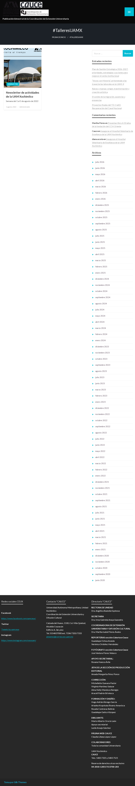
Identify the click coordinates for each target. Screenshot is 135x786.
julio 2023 (99, 377)
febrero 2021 (101, 543)
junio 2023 (100, 383)
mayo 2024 (100, 316)
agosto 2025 (101, 229)
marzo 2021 (100, 537)
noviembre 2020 (102, 562)
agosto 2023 (101, 371)
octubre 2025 (101, 217)
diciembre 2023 (102, 346)
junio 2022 (100, 445)
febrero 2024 (101, 334)
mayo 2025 (100, 248)
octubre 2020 (101, 568)
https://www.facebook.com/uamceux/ (18, 618)
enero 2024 (100, 340)
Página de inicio (59, 37)
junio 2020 (100, 580)
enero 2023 (100, 402)
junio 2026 (100, 168)
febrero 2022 (101, 469)
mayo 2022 (100, 451)
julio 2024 (99, 309)
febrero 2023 (101, 395)
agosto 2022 (101, 432)
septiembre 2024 (102, 297)
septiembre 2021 (102, 500)
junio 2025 (100, 242)
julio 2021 (99, 512)
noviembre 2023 (102, 352)
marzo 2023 (100, 389)
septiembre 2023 (102, 365)
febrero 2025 (101, 266)
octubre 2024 (101, 291)
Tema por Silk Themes (15, 782)
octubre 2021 (101, 494)
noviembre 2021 (102, 488)
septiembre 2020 (102, 574)
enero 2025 (100, 273)
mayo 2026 (100, 174)
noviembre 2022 (102, 414)
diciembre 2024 (102, 279)
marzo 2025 (100, 260)
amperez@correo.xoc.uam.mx (59, 636)
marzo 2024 (100, 328)
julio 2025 (99, 236)
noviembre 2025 (102, 211)
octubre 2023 (101, 359)
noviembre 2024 (102, 285)
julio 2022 (99, 439)
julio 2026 (99, 162)
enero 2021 (100, 549)
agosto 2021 (101, 506)
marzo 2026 (100, 186)
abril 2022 (99, 457)
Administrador (25, 107)
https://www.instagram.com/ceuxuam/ (18, 640)
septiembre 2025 (102, 223)
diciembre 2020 (102, 555)
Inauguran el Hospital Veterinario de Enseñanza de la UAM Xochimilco (109, 142)
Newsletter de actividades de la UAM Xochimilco (22, 94)
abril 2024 (99, 322)
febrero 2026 (101, 193)
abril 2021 (99, 531)
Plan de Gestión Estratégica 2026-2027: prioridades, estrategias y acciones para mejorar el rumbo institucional (110, 72)
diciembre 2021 (102, 482)
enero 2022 (100, 475)
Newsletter (13, 84)
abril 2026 (99, 180)
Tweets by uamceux (10, 629)
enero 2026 (100, 199)
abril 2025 (99, 254)
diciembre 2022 (102, 408)
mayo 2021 (100, 525)
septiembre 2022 (102, 426)
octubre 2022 (101, 420)
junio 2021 (100, 518)
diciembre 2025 (102, 205)
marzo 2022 (100, 463)
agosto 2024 (101, 303)
